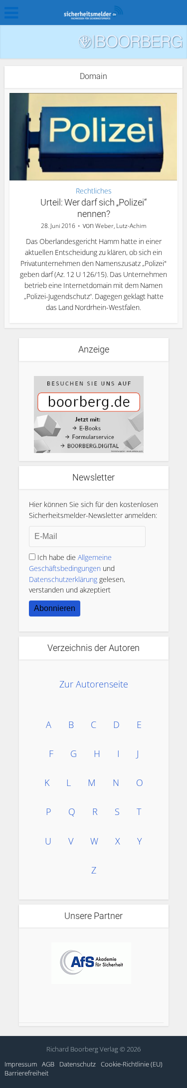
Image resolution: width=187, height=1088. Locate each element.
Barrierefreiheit (26, 1073)
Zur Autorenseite (93, 684)
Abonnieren (54, 608)
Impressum (20, 1064)
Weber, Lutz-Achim (121, 226)
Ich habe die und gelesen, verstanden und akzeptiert (77, 573)
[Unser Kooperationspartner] (91, 963)
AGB (48, 1064)
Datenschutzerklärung (63, 579)
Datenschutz (77, 1064)
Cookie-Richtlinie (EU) (132, 1064)
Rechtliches (94, 191)
